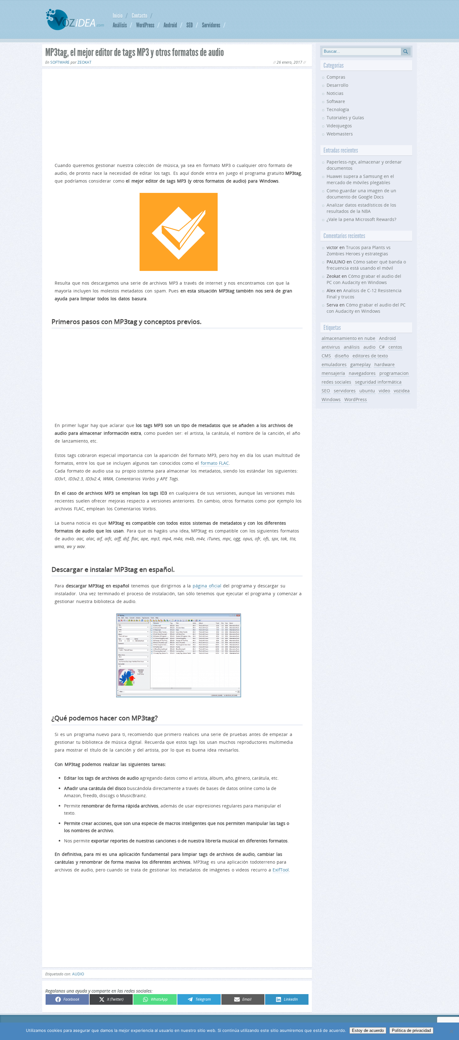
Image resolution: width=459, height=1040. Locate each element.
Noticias (335, 93)
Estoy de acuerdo (368, 1030)
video (384, 391)
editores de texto (370, 356)
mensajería (333, 373)
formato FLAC (215, 463)
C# (382, 347)
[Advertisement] (177, 114)
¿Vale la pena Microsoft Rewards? (361, 219)
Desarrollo (337, 85)
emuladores (334, 364)
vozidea (402, 391)
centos (395, 347)
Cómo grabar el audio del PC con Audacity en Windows (364, 279)
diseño (342, 356)
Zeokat (84, 62)
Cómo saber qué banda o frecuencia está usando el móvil (366, 265)
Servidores (211, 25)
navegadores (362, 373)
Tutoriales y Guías (345, 117)
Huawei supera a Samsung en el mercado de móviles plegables (360, 179)
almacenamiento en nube (348, 338)
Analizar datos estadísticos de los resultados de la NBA (361, 208)
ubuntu (367, 391)
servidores (345, 391)
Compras (336, 77)
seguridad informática (378, 382)
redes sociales (336, 382)
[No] (451, 1031)
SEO (189, 25)
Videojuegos (339, 126)
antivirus (331, 347)
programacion (394, 373)
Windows (331, 399)
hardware (384, 364)
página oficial (207, 586)
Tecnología (338, 109)
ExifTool (281, 870)
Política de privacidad (411, 1030)
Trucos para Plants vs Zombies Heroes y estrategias (359, 250)
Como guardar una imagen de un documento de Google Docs (361, 194)
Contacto (139, 15)
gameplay (360, 364)
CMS (326, 356)
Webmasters (340, 134)
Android (170, 25)
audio (78, 974)
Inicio (117, 15)
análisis (352, 347)
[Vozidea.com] (75, 29)
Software (60, 62)
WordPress (145, 25)
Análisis (120, 25)
